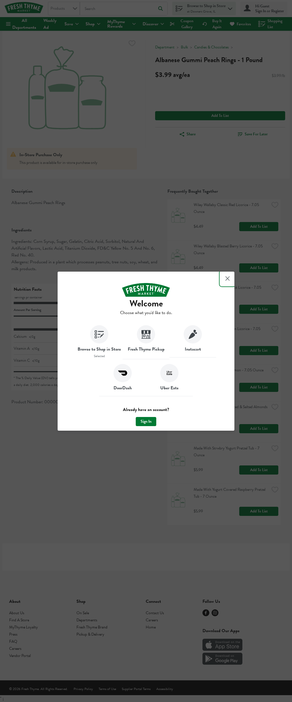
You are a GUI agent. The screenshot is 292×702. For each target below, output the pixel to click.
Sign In (146, 421)
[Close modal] (227, 278)
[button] (99, 342)
